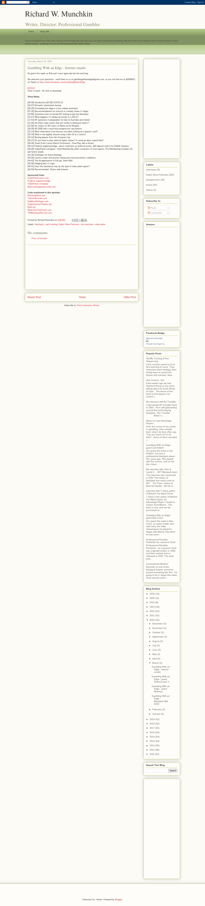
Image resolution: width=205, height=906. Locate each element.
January (156, 714)
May (154, 654)
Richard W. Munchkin (59, 13)
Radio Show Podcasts (69, 224)
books (149, 185)
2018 (152, 723)
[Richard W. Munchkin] (147, 341)
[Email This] (73, 220)
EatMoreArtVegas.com (38, 201)
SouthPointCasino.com (38, 178)
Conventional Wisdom (157, 564)
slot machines (87, 224)
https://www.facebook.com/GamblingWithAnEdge (62, 82)
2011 (152, 754)
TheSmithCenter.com (37, 198)
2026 (152, 593)
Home (31, 31)
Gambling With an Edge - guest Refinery (161, 689)
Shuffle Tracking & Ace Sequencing (157, 359)
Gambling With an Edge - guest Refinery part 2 (161, 679)
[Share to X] (79, 220)
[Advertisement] (82, 267)
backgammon (153, 179)
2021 (152, 615)
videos (149, 190)
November (158, 628)
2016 (152, 732)
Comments (156, 212)
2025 (152, 598)
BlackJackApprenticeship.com (42, 187)
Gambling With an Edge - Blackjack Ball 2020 (161, 700)
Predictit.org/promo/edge (39, 181)
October (156, 632)
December (158, 623)
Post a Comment (39, 238)
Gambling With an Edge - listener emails (161, 669)
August (156, 641)
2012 (152, 750)
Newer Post (34, 297)
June (155, 650)
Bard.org (31, 207)
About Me (44, 31)
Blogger (118, 899)
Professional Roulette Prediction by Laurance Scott (160, 541)
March (155, 663)
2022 (152, 611)
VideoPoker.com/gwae (38, 184)
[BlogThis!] (76, 220)
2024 (152, 602)
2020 (152, 620)
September (158, 636)
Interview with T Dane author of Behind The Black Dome (160, 492)
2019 (152, 719)
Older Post (130, 297)
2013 (152, 745)
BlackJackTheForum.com (39, 210)
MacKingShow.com (36, 195)
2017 (152, 728)
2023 (152, 607)
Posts (153, 208)
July (154, 645)
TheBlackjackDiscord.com (40, 213)
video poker (100, 224)
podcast (31, 88)
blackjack (39, 224)
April (154, 658)
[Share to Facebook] (82, 220)
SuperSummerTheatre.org (39, 204)
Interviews (151, 169)
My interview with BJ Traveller (161, 401)
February (157, 709)
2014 (152, 741)
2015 (152, 736)
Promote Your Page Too (155, 344)
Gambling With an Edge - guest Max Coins (159, 516)
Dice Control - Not (155, 380)
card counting (51, 224)
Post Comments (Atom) (88, 305)
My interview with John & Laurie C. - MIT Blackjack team (161, 470)
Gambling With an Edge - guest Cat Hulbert (159, 446)
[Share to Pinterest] (85, 220)
